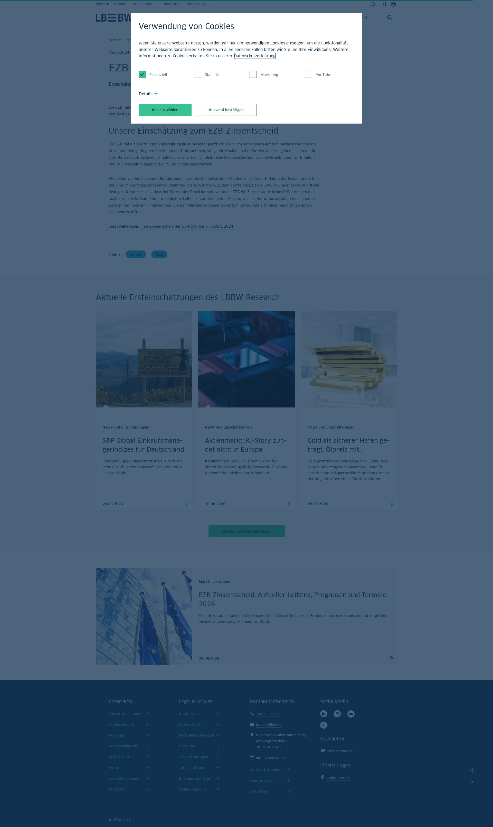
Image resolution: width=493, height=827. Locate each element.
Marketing (269, 74)
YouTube (323, 74)
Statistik (212, 74)
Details (146, 93)
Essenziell (158, 74)
